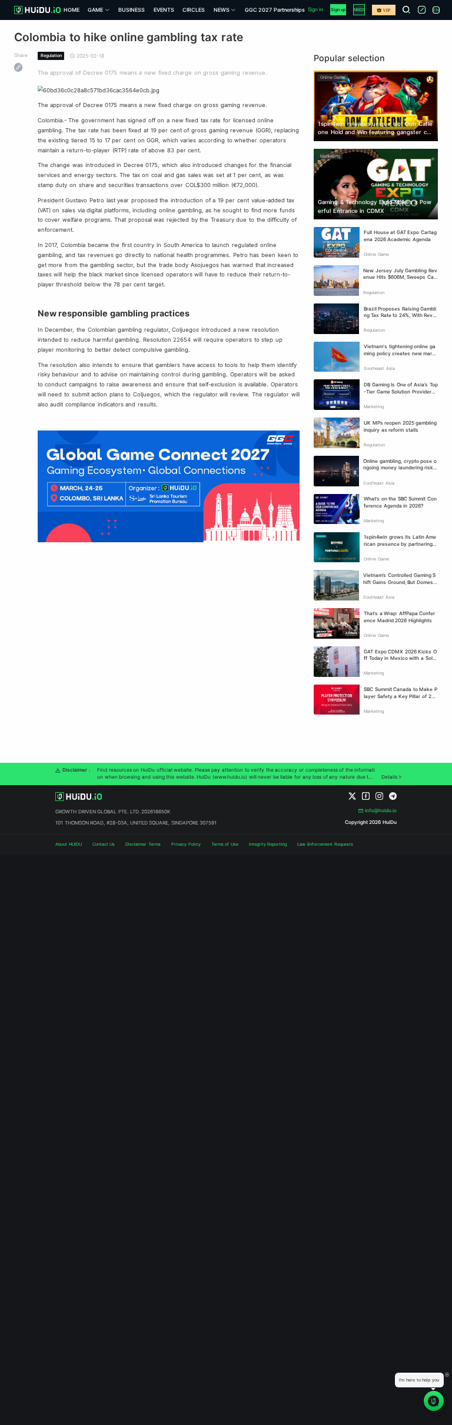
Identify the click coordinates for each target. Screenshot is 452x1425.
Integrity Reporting (268, 844)
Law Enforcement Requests (325, 844)
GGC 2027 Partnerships (275, 9)
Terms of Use (224, 844)
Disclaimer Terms (143, 844)
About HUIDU (68, 844)
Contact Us (103, 844)
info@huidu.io (381, 810)
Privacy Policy (186, 844)
